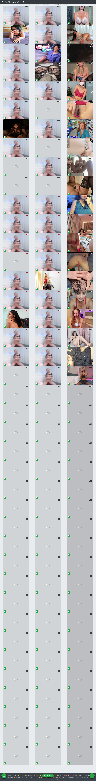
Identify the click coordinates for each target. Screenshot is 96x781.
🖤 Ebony (9, 775)
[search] (92, 775)
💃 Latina (14, 775)
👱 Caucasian (21, 775)
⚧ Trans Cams (17, 777)
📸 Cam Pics (78, 777)
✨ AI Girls (41, 777)
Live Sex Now (48, 775)
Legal (59, 779)
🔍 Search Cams (85, 777)
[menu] (3, 775)
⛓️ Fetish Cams (34, 777)
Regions (43, 779)
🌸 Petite (70, 775)
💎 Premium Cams (26, 777)
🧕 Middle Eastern (29, 775)
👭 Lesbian (81, 775)
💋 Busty (75, 775)
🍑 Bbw (65, 775)
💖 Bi (86, 775)
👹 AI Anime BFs (62, 777)
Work (47, 779)
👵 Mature (36, 775)
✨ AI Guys (55, 777)
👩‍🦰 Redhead (59, 775)
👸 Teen (42, 775)
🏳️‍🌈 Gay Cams (10, 777)
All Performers (54, 779)
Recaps (50, 779)
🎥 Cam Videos (71, 777)
